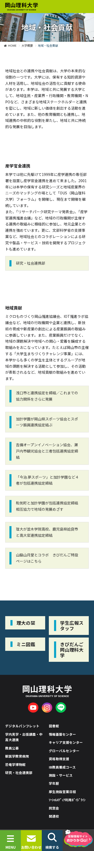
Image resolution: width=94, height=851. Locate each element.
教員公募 (12, 748)
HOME (12, 45)
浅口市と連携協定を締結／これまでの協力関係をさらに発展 (47, 396)
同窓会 (54, 808)
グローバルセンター (64, 750)
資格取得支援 (59, 758)
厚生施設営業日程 (62, 791)
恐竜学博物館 (15, 764)
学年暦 (54, 783)
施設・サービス (61, 775)
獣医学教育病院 (17, 756)
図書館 (54, 725)
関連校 (54, 816)
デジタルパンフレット (22, 725)
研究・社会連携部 (30, 263)
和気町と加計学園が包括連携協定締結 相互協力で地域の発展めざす (47, 506)
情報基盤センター (62, 734)
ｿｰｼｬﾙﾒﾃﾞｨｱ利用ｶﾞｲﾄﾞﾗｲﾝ (67, 799)
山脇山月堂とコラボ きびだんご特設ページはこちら (47, 558)
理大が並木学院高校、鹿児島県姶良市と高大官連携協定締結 (47, 532)
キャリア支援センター (66, 742)
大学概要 (27, 45)
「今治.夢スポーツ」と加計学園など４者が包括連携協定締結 (47, 480)
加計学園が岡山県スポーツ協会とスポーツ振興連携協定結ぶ (47, 422)
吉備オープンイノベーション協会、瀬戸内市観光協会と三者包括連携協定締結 (47, 451)
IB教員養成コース (62, 767)
